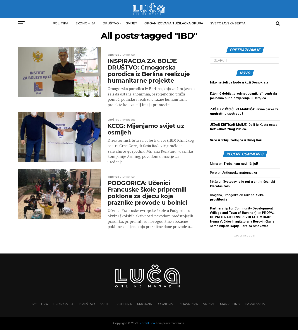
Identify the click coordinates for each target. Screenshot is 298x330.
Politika (60, 23)
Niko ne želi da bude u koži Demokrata (239, 82)
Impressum (255, 304)
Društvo (111, 23)
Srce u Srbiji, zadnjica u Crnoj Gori (236, 140)
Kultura (124, 304)
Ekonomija (85, 23)
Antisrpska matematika (239, 173)
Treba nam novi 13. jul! (240, 164)
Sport (209, 304)
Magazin (145, 304)
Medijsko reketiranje (149, 35)
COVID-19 (165, 304)
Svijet (131, 23)
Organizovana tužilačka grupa (173, 23)
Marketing (230, 304)
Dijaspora (188, 304)
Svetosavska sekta (227, 23)
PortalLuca (147, 323)
